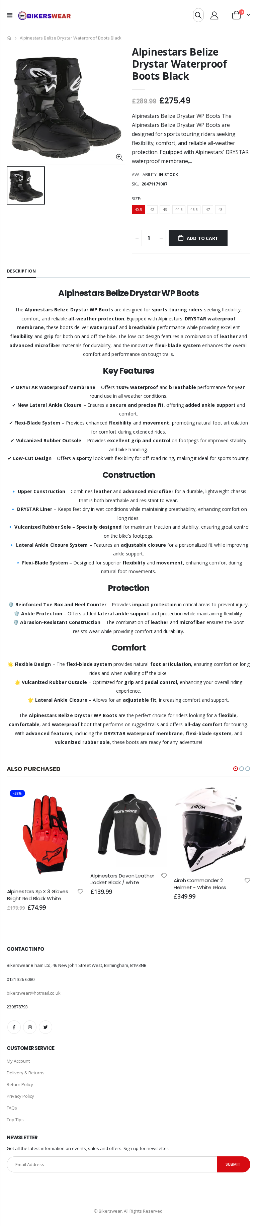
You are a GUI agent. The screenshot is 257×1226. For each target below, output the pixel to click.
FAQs (12, 1108)
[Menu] (9, 14)
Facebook (14, 1027)
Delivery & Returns (26, 1073)
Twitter (45, 1027)
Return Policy (20, 1084)
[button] (236, 769)
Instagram (29, 1027)
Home (9, 38)
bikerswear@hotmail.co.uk (34, 993)
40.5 (138, 209)
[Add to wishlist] (80, 875)
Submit (233, 1164)
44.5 (178, 209)
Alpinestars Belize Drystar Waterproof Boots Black (179, 64)
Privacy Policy (20, 1096)
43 (165, 209)
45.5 (193, 209)
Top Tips (15, 1120)
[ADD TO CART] (73, 798)
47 (208, 209)
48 (221, 209)
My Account (18, 1061)
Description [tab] (21, 271)
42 (152, 209)
